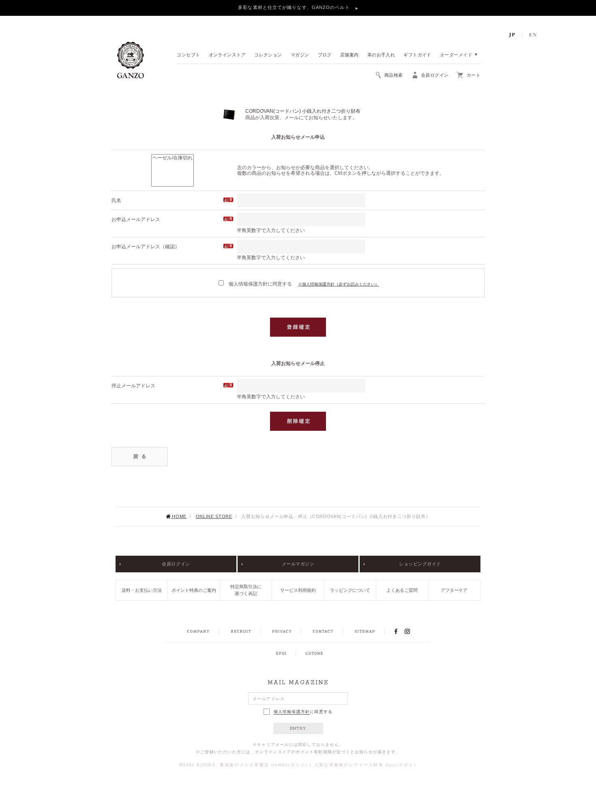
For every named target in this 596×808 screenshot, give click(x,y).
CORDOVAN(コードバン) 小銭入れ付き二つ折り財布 (302, 111)
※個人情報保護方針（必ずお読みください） (338, 284)
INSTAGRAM (412, 631)
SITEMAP (365, 631)
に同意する (303, 711)
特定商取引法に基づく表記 (246, 590)
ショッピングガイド (420, 563)
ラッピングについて (350, 590)
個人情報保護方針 (292, 712)
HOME (179, 516)
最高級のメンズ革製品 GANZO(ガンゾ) (264, 765)
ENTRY (298, 728)
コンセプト (188, 55)
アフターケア (454, 590)
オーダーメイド (456, 55)
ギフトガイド (417, 55)
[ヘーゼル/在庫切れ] (172, 158)
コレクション (268, 55)
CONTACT (323, 631)
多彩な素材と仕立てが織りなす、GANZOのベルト (295, 7)
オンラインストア (227, 55)
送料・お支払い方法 (142, 590)
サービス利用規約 (298, 590)
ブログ (325, 55)
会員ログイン (176, 563)
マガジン (300, 55)
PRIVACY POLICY (281, 631)
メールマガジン (298, 563)
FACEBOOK (395, 631)
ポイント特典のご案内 (194, 590)
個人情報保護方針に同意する (259, 284)
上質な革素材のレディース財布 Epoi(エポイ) (365, 765)
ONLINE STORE (214, 516)
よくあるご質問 (402, 590)
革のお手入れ (381, 55)
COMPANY (198, 631)
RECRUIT (241, 631)
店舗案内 (349, 55)
